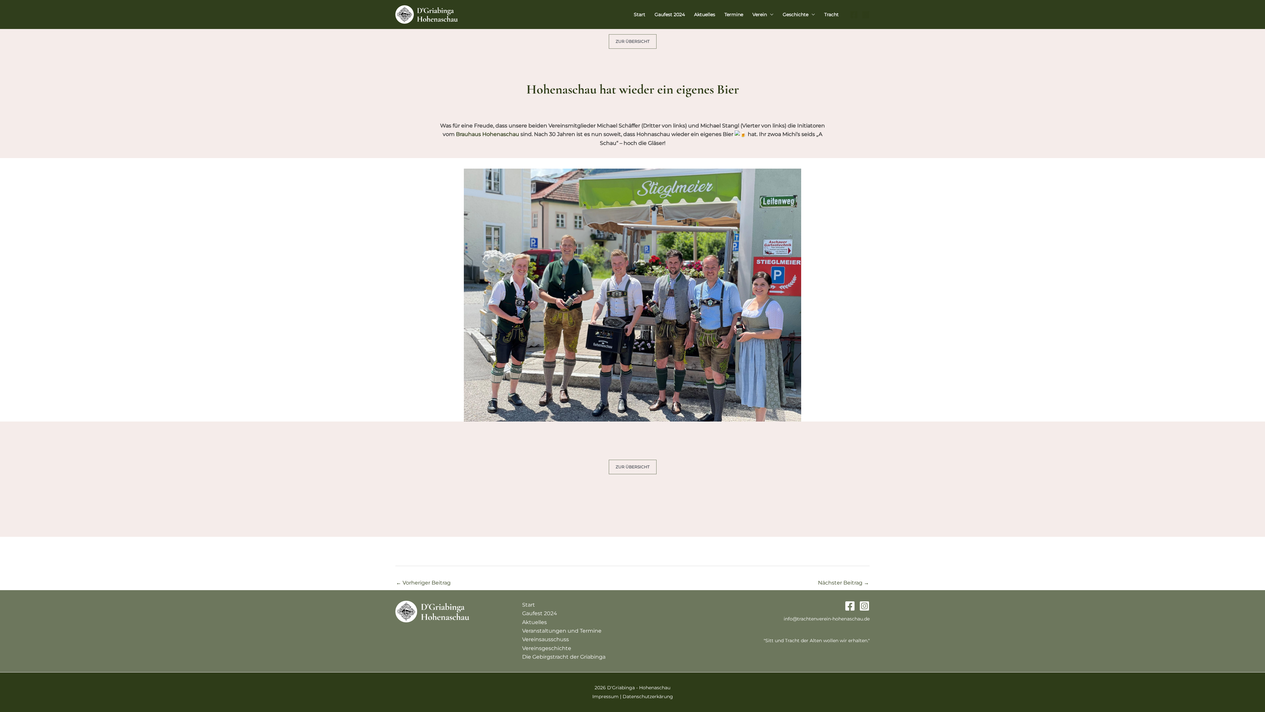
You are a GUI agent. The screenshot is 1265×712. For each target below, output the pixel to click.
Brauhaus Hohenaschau (487, 134)
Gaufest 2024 (670, 14)
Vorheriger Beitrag (423, 583)
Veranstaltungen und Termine (562, 631)
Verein (759, 14)
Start (639, 14)
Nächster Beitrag (843, 583)
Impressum (605, 696)
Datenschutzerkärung (648, 696)
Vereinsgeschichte (546, 648)
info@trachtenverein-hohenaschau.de (827, 619)
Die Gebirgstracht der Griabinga (563, 657)
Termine (733, 14)
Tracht (831, 14)
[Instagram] (866, 15)
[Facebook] (854, 15)
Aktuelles (704, 14)
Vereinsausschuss (545, 639)
